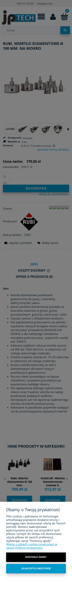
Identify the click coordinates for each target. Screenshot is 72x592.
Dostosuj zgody (36, 557)
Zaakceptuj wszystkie (36, 568)
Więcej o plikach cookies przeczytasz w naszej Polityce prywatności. (31, 546)
